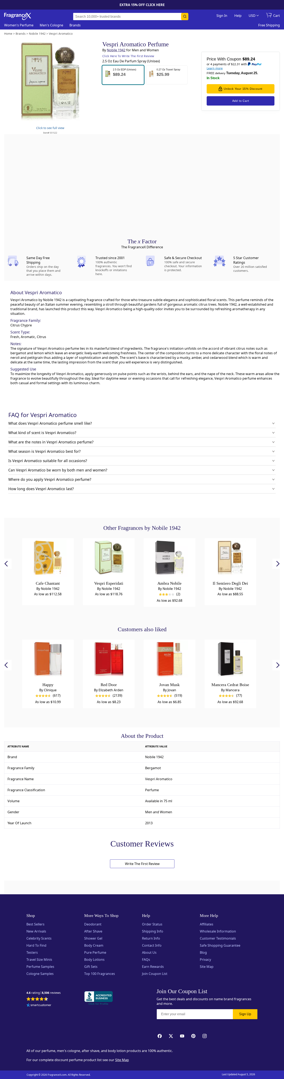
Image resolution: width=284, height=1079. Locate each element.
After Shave (93, 931)
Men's (51, 25)
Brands (75, 25)
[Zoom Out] (227, 431)
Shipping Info (152, 931)
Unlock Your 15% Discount (243, 88)
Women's (18, 25)
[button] (123, 74)
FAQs (146, 959)
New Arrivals (36, 931)
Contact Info (152, 945)
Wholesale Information (218, 931)
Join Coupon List (154, 973)
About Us (149, 952)
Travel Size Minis (39, 959)
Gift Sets (91, 966)
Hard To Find (36, 945)
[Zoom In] (227, 418)
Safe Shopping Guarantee (220, 945)
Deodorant (92, 924)
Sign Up (245, 1014)
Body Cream (93, 945)
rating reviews (43, 993)
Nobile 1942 (116, 50)
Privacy (205, 959)
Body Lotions (94, 959)
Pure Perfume (95, 952)
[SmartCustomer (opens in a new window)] (38, 1005)
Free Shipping (269, 25)
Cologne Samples (40, 973)
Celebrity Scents (39, 938)
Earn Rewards (153, 966)
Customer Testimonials (218, 938)
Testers (32, 952)
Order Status (152, 924)
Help (238, 15)
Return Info (151, 938)
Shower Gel (93, 938)
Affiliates (206, 924)
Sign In (221, 15)
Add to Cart (240, 100)
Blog (203, 952)
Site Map (207, 966)
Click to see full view (50, 128)
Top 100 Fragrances (99, 973)
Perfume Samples (40, 966)
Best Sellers (35, 924)
